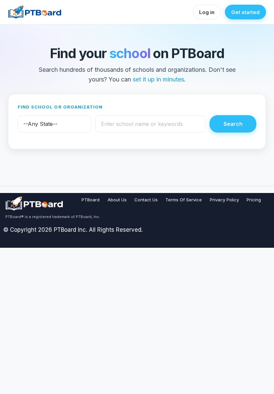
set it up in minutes (158, 79)
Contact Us (146, 199)
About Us (117, 199)
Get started (245, 12)
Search (233, 124)
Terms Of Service (183, 199)
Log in (207, 12)
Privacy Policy (224, 199)
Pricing (254, 199)
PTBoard (91, 199)
